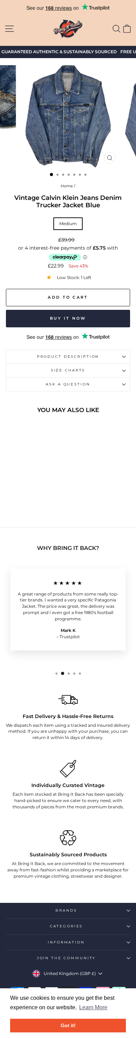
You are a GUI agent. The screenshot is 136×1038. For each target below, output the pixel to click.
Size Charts (68, 370)
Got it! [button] (68, 1025)
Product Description (68, 356)
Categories (66, 926)
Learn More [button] (93, 1007)
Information (66, 942)
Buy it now (68, 318)
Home (67, 185)
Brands (66, 910)
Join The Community (66, 958)
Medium (68, 223)
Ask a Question (68, 384)
